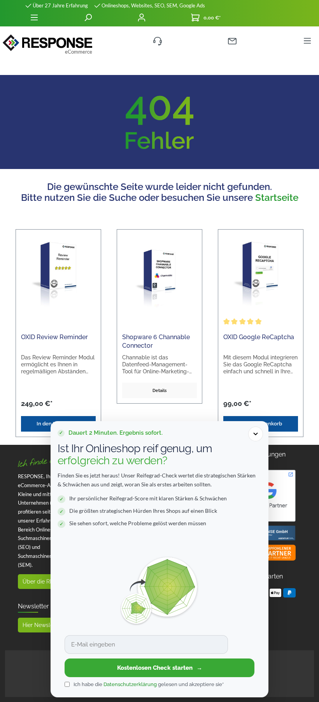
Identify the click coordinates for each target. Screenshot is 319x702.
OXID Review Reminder (54, 337)
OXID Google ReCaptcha (258, 337)
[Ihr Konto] (142, 17)
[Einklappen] (255, 434)
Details (159, 390)
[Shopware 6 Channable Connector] (159, 273)
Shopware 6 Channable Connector (156, 341)
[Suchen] (88, 17)
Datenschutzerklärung (130, 684)
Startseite (276, 197)
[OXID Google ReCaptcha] (260, 273)
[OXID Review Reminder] (58, 273)
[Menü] (34, 17)
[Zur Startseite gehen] (47, 42)
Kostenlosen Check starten (159, 667)
